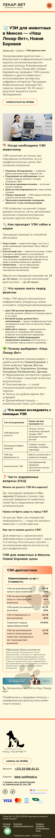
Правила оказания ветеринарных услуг (42, 827)
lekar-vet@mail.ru (25, 776)
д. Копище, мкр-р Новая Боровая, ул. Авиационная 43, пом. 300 (19, 783)
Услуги (19, 50)
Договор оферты (7, 825)
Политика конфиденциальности (23, 825)
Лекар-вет (8, 50)
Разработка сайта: (27, 836)
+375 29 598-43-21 (27, 768)
